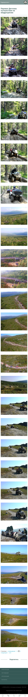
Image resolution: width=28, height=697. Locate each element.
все (10, 653)
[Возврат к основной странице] (25, 2)
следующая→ (4, 653)
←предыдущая (11, 651)
